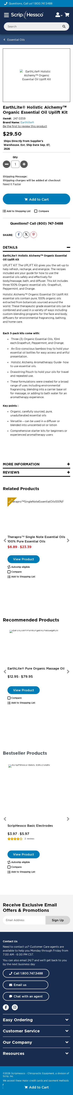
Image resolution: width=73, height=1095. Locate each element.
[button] (14, 572)
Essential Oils (16, 39)
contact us (21, 946)
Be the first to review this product (25, 126)
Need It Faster (12, 184)
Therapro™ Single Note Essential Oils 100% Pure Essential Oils (36, 539)
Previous (5, 540)
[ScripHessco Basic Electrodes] (36, 792)
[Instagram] (15, 1007)
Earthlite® (27, 122)
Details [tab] (10, 247)
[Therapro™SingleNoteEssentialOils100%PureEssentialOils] (36, 516)
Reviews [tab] (11, 472)
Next (68, 540)
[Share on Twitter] (26, 234)
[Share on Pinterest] (33, 234)
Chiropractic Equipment (41, 1073)
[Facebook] (6, 1007)
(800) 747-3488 (50, 223)
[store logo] (27, 15)
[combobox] (36, 26)
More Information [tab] (21, 464)
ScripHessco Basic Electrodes (30, 825)
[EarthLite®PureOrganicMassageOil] (36, 647)
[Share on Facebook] (18, 234)
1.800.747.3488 (43, 3)
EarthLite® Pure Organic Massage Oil (36, 668)
